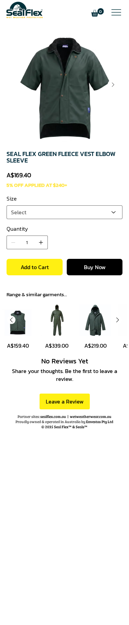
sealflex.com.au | (44, 416)
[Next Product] (118, 320)
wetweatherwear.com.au (90, 416)
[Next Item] (113, 84)
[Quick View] (18, 320)
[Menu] (116, 12)
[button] (97, 12)
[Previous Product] (11, 320)
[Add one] (41, 242)
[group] (64, 327)
